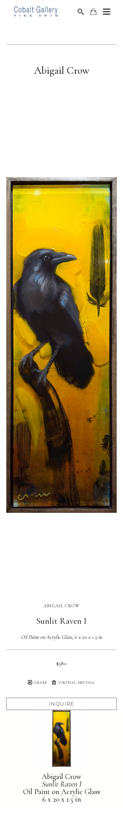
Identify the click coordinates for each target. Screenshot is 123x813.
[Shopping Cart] (93, 11)
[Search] (81, 12)
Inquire (61, 704)
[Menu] (106, 12)
